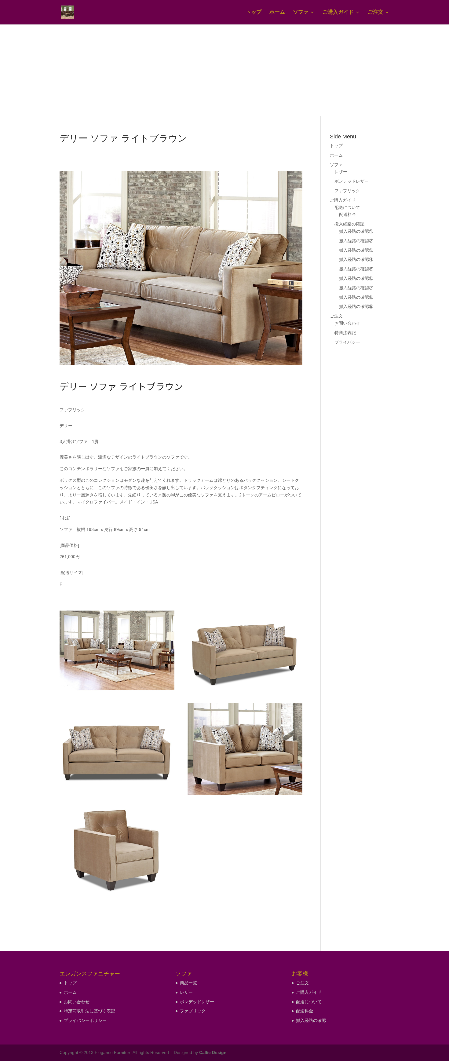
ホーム (277, 12)
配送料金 (347, 214)
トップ (253, 12)
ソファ (300, 12)
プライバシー (347, 342)
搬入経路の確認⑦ (356, 287)
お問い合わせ (347, 323)
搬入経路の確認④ (356, 259)
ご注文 (375, 12)
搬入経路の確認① (356, 231)
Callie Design (213, 1052)
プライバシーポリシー (85, 1020)
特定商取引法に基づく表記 (89, 1010)
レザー (340, 171)
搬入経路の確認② (356, 240)
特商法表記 (345, 332)
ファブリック (347, 190)
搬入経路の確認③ (356, 250)
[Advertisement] (224, 70)
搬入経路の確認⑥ (356, 278)
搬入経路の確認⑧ (356, 297)
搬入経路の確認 (349, 223)
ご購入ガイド (338, 12)
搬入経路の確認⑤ (356, 268)
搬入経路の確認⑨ (356, 306)
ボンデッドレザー (351, 181)
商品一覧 (188, 982)
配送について (347, 207)
